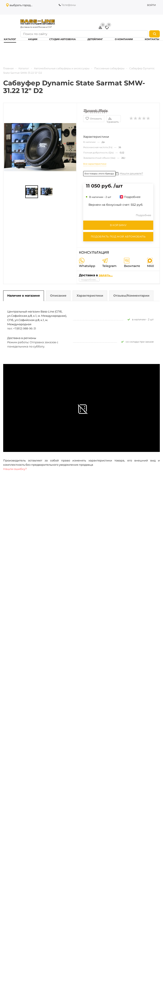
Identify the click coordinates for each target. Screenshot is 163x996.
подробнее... (89, 279)
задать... (106, 275)
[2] (135, 118)
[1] (131, 118)
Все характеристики (94, 164)
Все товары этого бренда (99, 173)
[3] (140, 118)
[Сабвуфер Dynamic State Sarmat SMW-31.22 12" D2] (32, 192)
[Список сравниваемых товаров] (101, 29)
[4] (144, 118)
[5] (148, 118)
